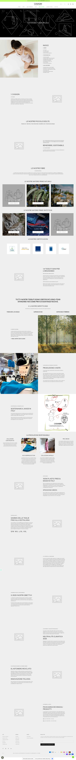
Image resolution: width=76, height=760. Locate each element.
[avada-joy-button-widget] (2, 757)
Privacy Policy (17, 742)
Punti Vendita (29, 736)
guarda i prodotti (14, 203)
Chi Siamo (16, 736)
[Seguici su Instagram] (5, 748)
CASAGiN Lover (4, 744)
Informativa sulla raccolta (28, 758)
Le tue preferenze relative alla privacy (42, 758)
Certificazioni (17, 741)
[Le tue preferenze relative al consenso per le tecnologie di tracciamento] (1, 570)
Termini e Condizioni (5, 736)
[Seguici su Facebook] (3, 748)
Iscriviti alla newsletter (47, 744)
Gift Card (3, 741)
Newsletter (4, 742)
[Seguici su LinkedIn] (11, 748)
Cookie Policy (17, 744)
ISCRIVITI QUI (47, 0)
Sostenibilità (17, 739)
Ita (2, 753)
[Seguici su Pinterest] (8, 748)
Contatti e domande (5, 739)
